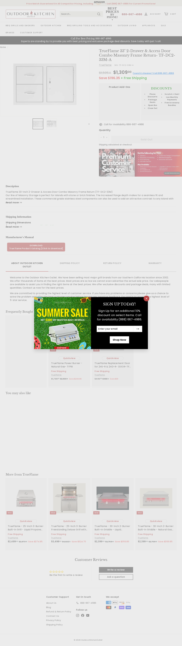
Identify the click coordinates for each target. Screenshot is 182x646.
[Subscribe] (137, 329)
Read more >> (14, 202)
